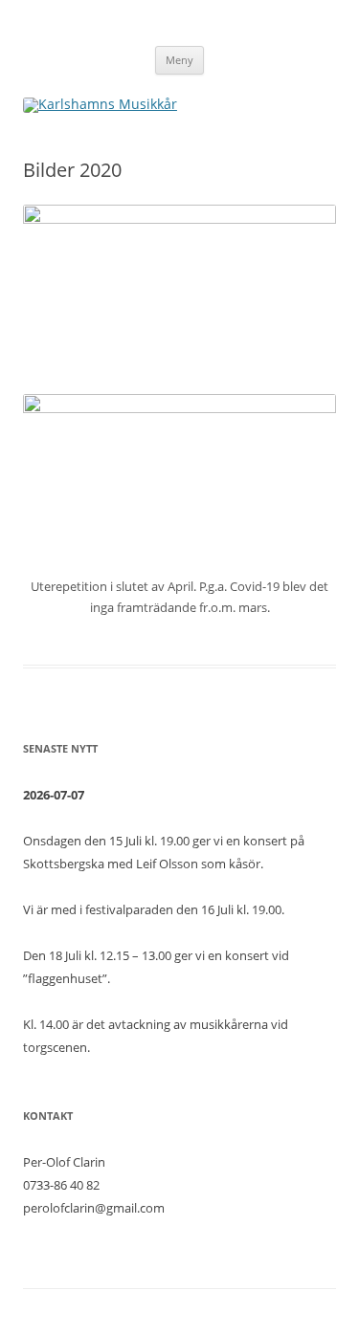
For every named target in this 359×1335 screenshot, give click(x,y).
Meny (179, 60)
